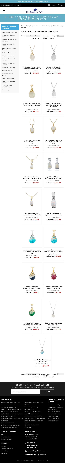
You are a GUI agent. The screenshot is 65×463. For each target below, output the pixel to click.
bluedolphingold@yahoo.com (36, 451)
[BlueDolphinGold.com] (35, 13)
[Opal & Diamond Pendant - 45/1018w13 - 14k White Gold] (53, 200)
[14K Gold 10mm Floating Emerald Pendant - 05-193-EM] (32, 310)
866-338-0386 (7, 5)
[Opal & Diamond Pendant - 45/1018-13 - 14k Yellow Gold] (32, 200)
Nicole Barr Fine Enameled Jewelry (10, 425)
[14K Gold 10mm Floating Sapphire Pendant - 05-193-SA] (32, 273)
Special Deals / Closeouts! (32, 425)
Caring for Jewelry (53, 420)
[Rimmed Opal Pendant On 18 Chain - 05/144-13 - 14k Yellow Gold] (53, 127)
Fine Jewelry (5, 90)
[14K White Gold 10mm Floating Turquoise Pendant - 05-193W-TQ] (32, 237)
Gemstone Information (54, 414)
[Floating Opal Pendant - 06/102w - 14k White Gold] (53, 54)
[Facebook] (42, 455)
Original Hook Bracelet (8, 56)
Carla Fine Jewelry (7, 70)
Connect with (30, 455)
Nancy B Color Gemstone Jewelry (34, 416)
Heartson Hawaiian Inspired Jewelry (10, 402)
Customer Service (6, 437)
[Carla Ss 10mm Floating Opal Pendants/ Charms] (53, 310)
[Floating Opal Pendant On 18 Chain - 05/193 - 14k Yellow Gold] (32, 90)
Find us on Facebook (6, 439)
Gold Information (53, 416)
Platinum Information (54, 411)
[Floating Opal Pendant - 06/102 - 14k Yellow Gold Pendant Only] (32, 54)
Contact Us (18, 5)
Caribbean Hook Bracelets (9, 53)
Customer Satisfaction (7, 448)
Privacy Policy (4, 451)
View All (51, 38)
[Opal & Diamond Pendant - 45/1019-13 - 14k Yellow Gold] (32, 164)
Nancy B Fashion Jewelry (8, 78)
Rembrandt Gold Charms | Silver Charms (9, 49)
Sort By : (23, 35)
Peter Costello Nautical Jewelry (33, 411)
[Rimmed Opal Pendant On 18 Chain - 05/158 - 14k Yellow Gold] (32, 127)
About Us (3, 446)
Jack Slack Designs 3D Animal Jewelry (8, 86)
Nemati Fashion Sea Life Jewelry (9, 411)
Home (2, 434)
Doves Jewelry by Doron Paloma (10, 405)
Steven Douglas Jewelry (8, 67)
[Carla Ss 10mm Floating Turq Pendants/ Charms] (42, 346)
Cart (62, 5)
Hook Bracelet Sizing (54, 405)
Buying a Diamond (53, 418)
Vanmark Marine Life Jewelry (9, 32)
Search (53, 5)
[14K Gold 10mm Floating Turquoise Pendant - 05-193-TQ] (53, 237)
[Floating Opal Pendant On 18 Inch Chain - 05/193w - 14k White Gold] (53, 90)
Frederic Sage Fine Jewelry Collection (11, 409)
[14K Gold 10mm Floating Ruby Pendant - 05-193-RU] (53, 273)
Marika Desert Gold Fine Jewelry (10, 427)
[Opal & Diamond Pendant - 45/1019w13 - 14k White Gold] (53, 164)
